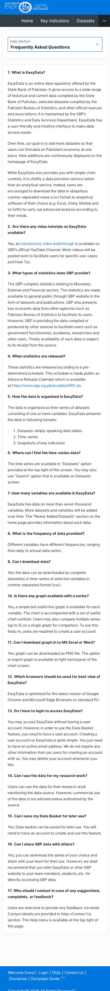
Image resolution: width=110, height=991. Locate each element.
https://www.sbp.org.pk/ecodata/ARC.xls (46, 385)
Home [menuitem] (27, 20)
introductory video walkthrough (47, 243)
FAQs (56, 972)
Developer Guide (48, 978)
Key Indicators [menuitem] (55, 20)
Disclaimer (18, 978)
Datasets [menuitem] (85, 20)
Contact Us (74, 972)
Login (43, 972)
